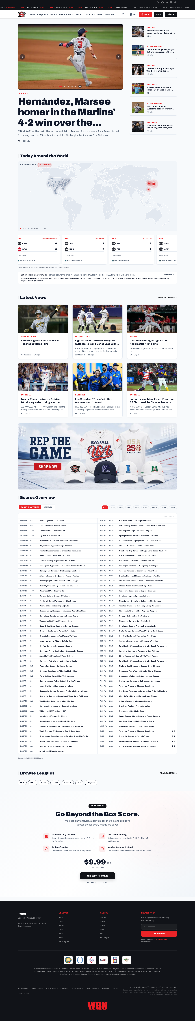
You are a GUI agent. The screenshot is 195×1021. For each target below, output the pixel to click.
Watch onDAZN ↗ (39, 260)
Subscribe (159, 934)
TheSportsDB (43, 267)
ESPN (34, 267)
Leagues (41, 14)
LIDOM (103, 918)
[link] (50, 250)
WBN (22, 913)
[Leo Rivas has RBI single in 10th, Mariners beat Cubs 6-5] (98, 390)
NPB (129, 507)
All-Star (68, 783)
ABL (101, 933)
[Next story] (118, 57)
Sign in (171, 14)
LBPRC (103, 926)
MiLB (145, 507)
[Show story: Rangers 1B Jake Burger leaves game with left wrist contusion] (60, 86)
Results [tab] (48, 507)
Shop (34, 988)
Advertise (109, 14)
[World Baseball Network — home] (22, 14)
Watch (53, 14)
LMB (137, 507)
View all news (167, 297)
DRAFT (154, 507)
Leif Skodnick (80, 355)
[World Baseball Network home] (97, 1006)
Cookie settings (24, 993)
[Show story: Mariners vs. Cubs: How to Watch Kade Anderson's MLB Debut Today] (68, 86)
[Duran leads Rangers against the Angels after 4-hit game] (152, 332)
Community (89, 14)
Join (158, 14)
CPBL (164, 507)
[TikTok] (175, 2)
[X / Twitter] (158, 2)
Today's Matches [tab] (30, 507)
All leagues (168, 773)
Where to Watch (66, 14)
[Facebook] (171, 2)
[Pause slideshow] (80, 86)
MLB (30, 267)
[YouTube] (167, 2)
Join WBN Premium (97, 876)
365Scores (39, 758)
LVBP (102, 922)
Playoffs (91, 783)
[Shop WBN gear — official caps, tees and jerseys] (97, 456)
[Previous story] (22, 57)
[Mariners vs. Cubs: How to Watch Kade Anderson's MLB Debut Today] (70, 56)
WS (79, 783)
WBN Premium (161, 939)
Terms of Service (92, 988)
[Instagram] (162, 2)
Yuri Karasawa (26, 355)
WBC (32, 783)
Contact (115, 988)
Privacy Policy (77, 988)
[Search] (123, 14)
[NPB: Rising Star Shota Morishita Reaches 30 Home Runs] (43, 332)
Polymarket (65, 267)
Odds (78, 14)
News (32, 14)
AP (131, 355)
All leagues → (65, 941)
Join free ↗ (169, 275)
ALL (105, 507)
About (100, 14)
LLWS (173, 507)
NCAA (44, 783)
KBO (121, 507)
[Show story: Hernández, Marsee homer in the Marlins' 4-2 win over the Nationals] (64, 86)
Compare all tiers (97, 883)
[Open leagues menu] (47, 14)
